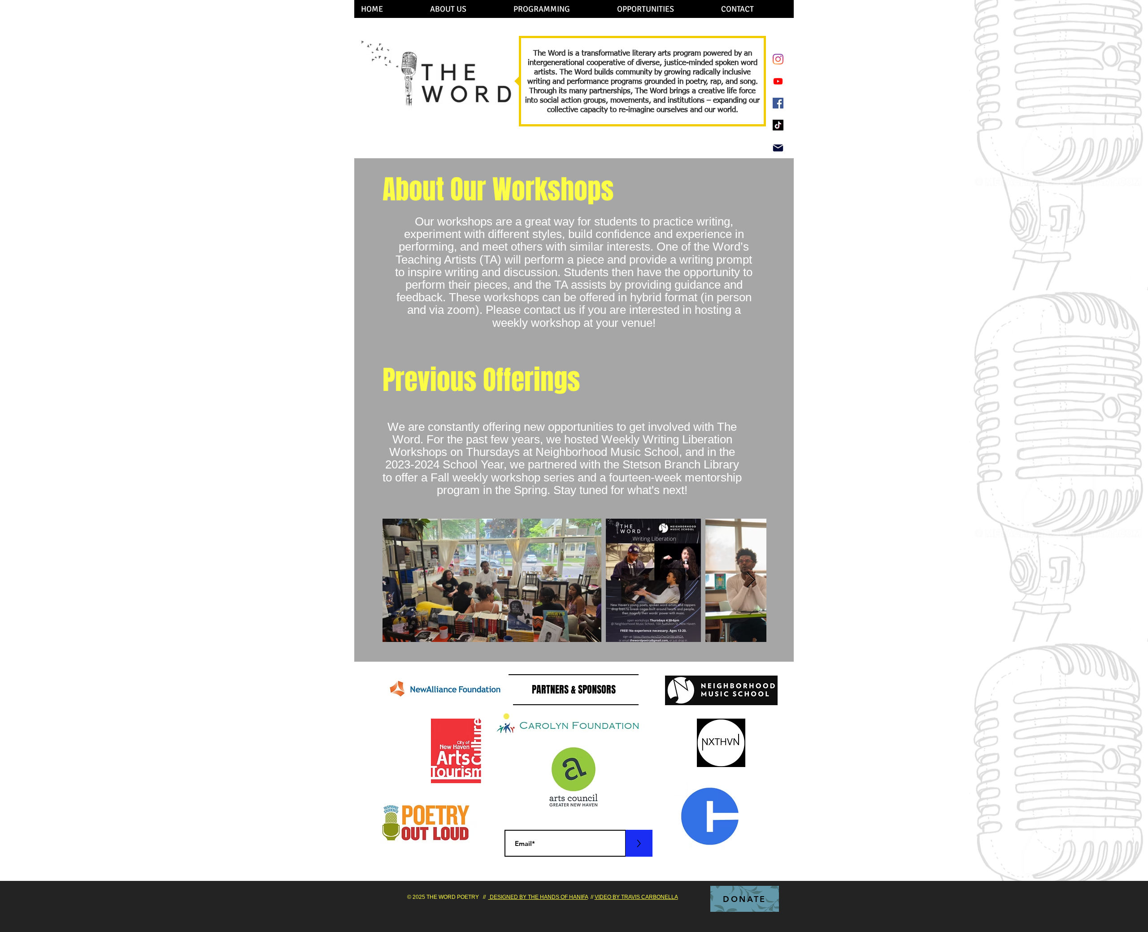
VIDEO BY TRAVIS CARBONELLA (636, 897)
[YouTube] (778, 81)
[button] (464, 9)
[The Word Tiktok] (778, 125)
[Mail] (778, 148)
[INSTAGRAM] (778, 59)
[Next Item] (751, 580)
